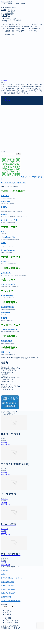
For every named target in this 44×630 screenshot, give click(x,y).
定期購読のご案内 (10, 18)
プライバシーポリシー (13, 620)
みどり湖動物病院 (7, 295)
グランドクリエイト (8, 284)
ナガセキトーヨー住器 (9, 220)
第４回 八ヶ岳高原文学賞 (13, 20)
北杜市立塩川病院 (7, 585)
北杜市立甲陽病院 (7, 582)
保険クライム (6, 352)
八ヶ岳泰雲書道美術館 (9, 329)
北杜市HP (4, 570)
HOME (7, 610)
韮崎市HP (4, 574)
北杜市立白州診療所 (8, 593)
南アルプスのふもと (8, 250)
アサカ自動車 (6, 312)
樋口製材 (4, 207)
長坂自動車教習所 (7, 307)
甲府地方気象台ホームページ (11, 578)
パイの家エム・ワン (8, 237)
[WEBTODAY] (6, 2)
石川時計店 (5, 261)
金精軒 (3, 243)
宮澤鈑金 (4, 318)
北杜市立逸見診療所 (8, 589)
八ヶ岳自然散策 (10, 11)
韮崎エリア (9, 30)
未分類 (3, 10)
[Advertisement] (22, 58)
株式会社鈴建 (6, 201)
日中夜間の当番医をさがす (10, 601)
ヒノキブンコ (6, 273)
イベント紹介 (9, 13)
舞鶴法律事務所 (6, 341)
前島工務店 (5, 196)
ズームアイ (8, 9)
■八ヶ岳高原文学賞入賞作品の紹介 (13, 183)
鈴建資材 (4, 214)
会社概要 (8, 618)
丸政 (2, 231)
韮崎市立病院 (6, 597)
